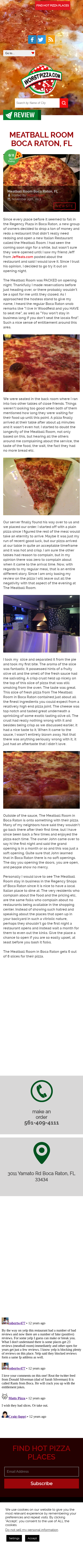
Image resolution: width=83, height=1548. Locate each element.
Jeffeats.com (22, 257)
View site (64, 206)
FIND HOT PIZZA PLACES (52, 5)
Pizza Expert (36, 195)
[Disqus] (41, 1259)
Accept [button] (32, 1538)
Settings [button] (14, 1538)
